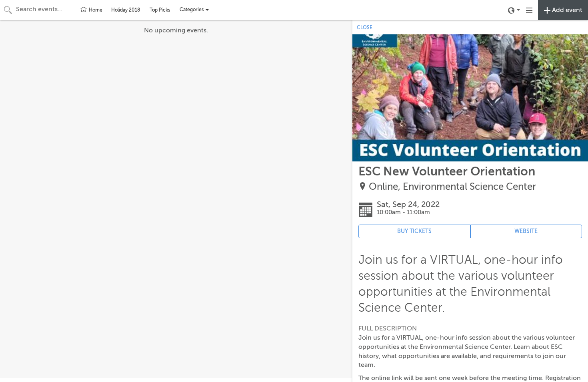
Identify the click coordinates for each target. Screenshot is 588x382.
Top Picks (160, 10)
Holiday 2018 (125, 10)
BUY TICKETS (414, 231)
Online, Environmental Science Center (452, 186)
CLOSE (364, 27)
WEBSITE (526, 231)
